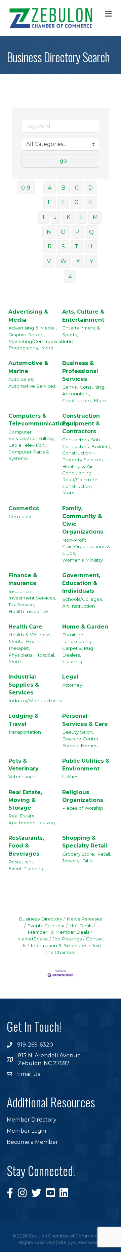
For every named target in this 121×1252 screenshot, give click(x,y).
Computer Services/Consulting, (31, 435)
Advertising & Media (28, 316)
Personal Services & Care (85, 720)
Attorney (72, 685)
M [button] (95, 217)
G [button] (76, 202)
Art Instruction (78, 606)
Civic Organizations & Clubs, (86, 550)
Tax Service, (21, 604)
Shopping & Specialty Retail (84, 842)
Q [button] (91, 232)
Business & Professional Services (80, 371)
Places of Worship (82, 808)
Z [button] (70, 276)
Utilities (70, 776)
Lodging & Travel (23, 720)
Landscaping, (77, 641)
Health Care (25, 626)
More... (48, 347)
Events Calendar (46, 925)
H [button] (90, 202)
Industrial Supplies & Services (23, 684)
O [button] (63, 232)
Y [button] (91, 261)
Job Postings (67, 938)
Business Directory (40, 919)
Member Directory (31, 1119)
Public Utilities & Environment (86, 765)
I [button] (43, 217)
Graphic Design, (26, 334)
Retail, (104, 854)
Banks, (70, 387)
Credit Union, (77, 400)
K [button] (68, 217)
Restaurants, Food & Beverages (26, 846)
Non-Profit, (74, 540)
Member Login (26, 1131)
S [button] (63, 246)
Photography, (23, 347)
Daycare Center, (80, 738)
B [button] (63, 188)
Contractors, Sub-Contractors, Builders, (86, 443)
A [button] (49, 188)
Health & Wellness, (29, 634)
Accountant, (76, 393)
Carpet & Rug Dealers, (77, 651)
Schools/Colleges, (82, 599)
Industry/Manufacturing (35, 700)
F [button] (63, 202)
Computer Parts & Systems (28, 455)
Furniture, (73, 634)
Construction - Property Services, (83, 456)
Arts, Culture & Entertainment (83, 316)
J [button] (55, 217)
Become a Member (32, 1142)
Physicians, (20, 655)
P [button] (77, 232)
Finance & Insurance (22, 579)
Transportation (24, 732)
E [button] (49, 202)
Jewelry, (71, 860)
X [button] (78, 261)
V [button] (49, 261)
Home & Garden (85, 626)
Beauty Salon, (78, 732)
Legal (70, 676)
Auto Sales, (21, 379)
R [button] (50, 246)
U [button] (90, 246)
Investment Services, (32, 597)
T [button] (76, 246)
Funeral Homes (79, 745)
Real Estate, (22, 815)
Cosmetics (23, 508)
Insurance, (20, 591)
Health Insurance (28, 611)
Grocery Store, (78, 854)
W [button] (64, 261)
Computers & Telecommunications (39, 420)
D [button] (90, 188)
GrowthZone (88, 1242)
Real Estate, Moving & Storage (25, 800)
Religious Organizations (82, 796)
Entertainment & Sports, (81, 331)
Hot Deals (80, 925)
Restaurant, (21, 861)
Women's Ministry (82, 560)
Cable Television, (27, 445)
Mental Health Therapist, (24, 645)
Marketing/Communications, (40, 341)
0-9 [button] (25, 188)
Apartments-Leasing (31, 822)
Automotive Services (31, 386)
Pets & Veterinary (23, 765)
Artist (68, 341)
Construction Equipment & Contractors (81, 424)
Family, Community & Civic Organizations (82, 520)
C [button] (77, 188)
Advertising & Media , (32, 327)
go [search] (63, 160)
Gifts (87, 860)
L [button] (81, 217)
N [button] (49, 232)
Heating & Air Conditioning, (77, 470)
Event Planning (25, 868)
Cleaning (72, 661)
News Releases (84, 919)
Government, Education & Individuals (81, 583)
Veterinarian (22, 776)
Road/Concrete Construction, (79, 483)
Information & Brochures (59, 945)
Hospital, (45, 655)
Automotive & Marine (28, 367)
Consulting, (92, 387)
